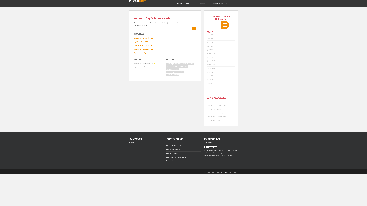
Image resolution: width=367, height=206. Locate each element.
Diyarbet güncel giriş (172, 69)
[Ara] (194, 28)
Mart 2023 (210, 79)
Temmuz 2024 (211, 53)
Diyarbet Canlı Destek (216, 3)
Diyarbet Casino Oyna (140, 53)
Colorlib (206, 172)
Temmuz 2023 (211, 65)
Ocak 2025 (210, 38)
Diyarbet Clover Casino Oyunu (143, 45)
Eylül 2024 (210, 46)
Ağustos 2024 (211, 50)
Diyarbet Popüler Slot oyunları (175, 72)
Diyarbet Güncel (208, 142)
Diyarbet (180, 3)
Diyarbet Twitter (202, 3)
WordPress (224, 172)
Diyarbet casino (183, 66)
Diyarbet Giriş (190, 3)
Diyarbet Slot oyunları (173, 75)
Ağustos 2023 (211, 61)
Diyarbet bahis (177, 63)
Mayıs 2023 (210, 72)
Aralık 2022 (210, 87)
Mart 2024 (210, 57)
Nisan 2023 (210, 76)
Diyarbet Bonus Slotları (141, 42)
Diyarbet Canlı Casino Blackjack (143, 38)
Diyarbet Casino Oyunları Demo (143, 49)
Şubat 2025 (210, 35)
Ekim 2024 (210, 42)
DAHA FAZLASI (229, 3)
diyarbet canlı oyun (172, 66)
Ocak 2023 (210, 83)
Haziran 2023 (211, 68)
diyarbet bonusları (188, 63)
